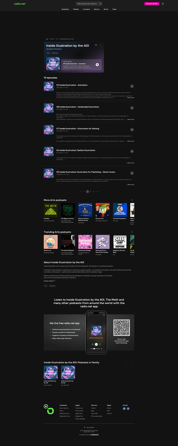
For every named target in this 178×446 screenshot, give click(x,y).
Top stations (65, 9)
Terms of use (79, 408)
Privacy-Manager (80, 419)
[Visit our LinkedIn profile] (124, 409)
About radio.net (64, 408)
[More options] (101, 45)
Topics (114, 9)
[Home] (47, 39)
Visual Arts (55, 53)
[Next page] (93, 191)
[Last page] (97, 191)
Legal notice (78, 413)
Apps (92, 410)
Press (61, 410)
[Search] (100, 4)
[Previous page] (84, 191)
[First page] (80, 191)
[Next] (132, 199)
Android (109, 413)
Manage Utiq (79, 416)
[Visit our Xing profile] (128, 409)
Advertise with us (64, 413)
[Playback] (97, 64)
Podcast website (48, 280)
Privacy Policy (79, 410)
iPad (108, 410)
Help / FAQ (94, 413)
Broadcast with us (65, 416)
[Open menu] (163, 4)
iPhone (109, 408)
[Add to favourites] (95, 45)
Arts (48, 53)
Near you (96, 9)
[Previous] (126, 199)
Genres (106, 9)
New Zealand (90, 427)
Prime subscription (96, 416)
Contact (93, 408)
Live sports (86, 9)
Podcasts (76, 9)
